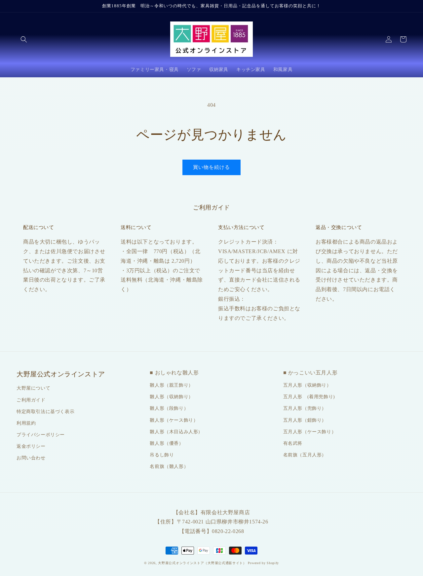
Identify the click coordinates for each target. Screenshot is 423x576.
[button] (24, 39)
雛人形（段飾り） (169, 408)
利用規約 (26, 423)
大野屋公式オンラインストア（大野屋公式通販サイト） (202, 563)
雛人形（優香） (166, 443)
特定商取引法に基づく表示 (45, 411)
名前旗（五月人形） (305, 454)
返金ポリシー (31, 446)
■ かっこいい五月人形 (310, 372)
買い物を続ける (211, 167)
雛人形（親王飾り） (171, 385)
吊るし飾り (162, 454)
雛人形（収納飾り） (171, 396)
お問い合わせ (31, 457)
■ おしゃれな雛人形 (174, 372)
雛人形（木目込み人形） (176, 431)
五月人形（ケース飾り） (309, 431)
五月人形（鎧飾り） (305, 420)
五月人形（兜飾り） (305, 408)
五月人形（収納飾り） (307, 385)
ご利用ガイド (31, 400)
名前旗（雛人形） (169, 466)
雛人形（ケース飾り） (174, 420)
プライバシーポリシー (41, 434)
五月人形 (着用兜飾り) (309, 396)
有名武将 (292, 443)
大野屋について (33, 388)
